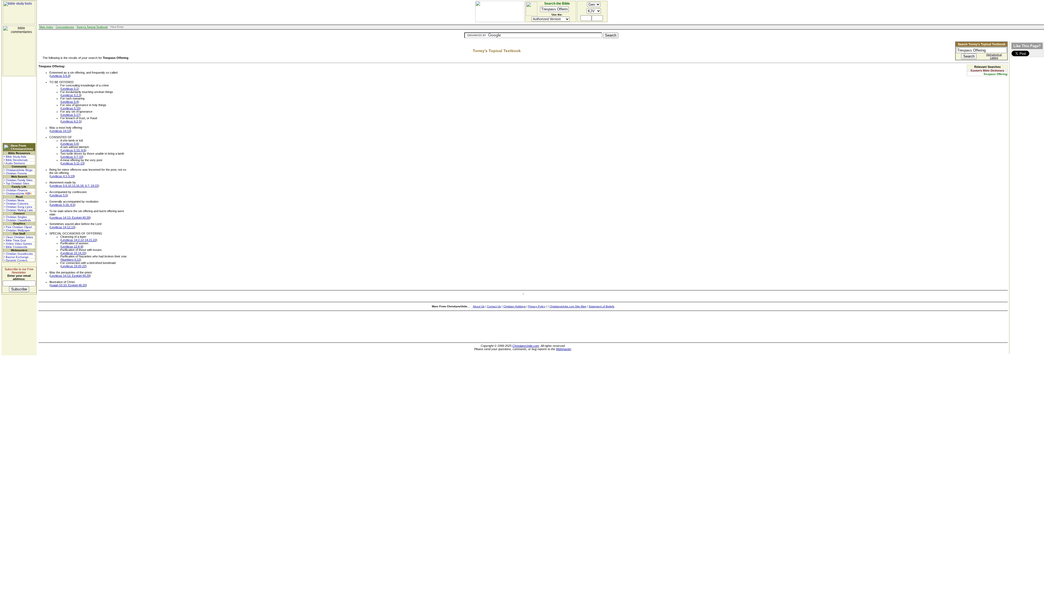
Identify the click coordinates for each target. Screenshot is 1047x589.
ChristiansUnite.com (525, 345)
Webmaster (563, 349)
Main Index (46, 26)
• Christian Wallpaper (17, 230)
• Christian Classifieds (17, 220)
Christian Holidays (514, 306)
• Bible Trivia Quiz (15, 240)
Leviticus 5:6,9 (60, 75)
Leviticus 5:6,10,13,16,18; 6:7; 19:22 (74, 185)
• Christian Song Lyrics (18, 206)
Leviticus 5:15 (70, 108)
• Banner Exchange (16, 257)
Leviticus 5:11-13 (72, 163)
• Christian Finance (16, 190)
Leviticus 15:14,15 (73, 253)
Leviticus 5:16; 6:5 (62, 204)
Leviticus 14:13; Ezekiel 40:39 (70, 217)
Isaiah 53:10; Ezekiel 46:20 (68, 285)
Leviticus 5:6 (69, 143)
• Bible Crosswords (15, 246)
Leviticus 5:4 (69, 101)
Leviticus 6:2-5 (71, 121)
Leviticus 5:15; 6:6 (73, 150)
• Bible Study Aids (15, 156)
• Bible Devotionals (16, 159)
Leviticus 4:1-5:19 (62, 176)
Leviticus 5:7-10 (71, 156)
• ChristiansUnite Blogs (18, 170)
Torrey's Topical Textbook (92, 26)
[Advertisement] (19, 109)
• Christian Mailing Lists (18, 210)
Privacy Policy (536, 306)
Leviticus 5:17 (70, 114)
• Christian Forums (15, 173)
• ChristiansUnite (18, 193)
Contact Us (494, 306)
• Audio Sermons (14, 163)
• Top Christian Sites (16, 183)
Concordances (65, 26)
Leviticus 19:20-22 (73, 266)
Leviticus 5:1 (69, 88)
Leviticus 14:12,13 (62, 227)
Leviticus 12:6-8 (71, 246)
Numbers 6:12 (70, 259)
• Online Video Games (18, 243)
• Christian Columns (16, 203)
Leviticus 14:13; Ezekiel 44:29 (70, 275)
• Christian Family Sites (18, 180)
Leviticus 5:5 (58, 195)
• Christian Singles (15, 216)
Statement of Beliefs (601, 306)
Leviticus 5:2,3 (70, 95)
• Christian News (14, 200)
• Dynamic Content (15, 260)
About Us (479, 306)
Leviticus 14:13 (60, 131)
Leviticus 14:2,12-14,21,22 (78, 240)
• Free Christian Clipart (18, 227)
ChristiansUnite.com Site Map (567, 306)
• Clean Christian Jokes (18, 237)
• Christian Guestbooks (18, 253)
